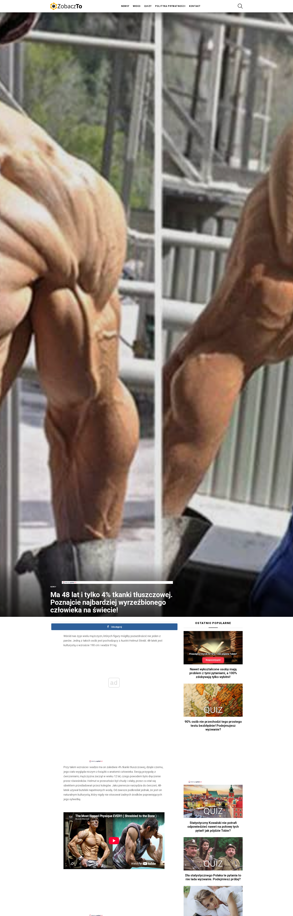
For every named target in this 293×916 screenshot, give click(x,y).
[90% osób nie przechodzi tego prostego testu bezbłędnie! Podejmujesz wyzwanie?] (213, 700)
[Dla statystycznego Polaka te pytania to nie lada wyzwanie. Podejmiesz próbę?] (213, 853)
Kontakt (195, 6)
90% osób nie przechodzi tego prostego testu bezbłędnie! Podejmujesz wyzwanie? (213, 725)
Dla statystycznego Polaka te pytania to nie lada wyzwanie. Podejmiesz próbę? (213, 877)
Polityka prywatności (170, 6)
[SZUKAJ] (240, 6)
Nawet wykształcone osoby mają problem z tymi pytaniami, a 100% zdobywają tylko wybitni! (213, 673)
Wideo (137, 6)
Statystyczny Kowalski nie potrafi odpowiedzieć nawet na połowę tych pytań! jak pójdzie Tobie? (213, 826)
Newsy (125, 6)
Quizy (148, 6)
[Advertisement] (117, 574)
